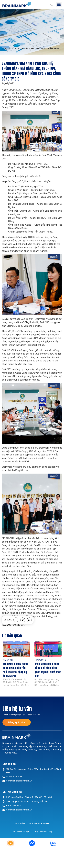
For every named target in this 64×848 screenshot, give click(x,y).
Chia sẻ (8, 620)
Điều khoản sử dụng (43, 832)
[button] (59, 4)
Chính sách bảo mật (20, 832)
